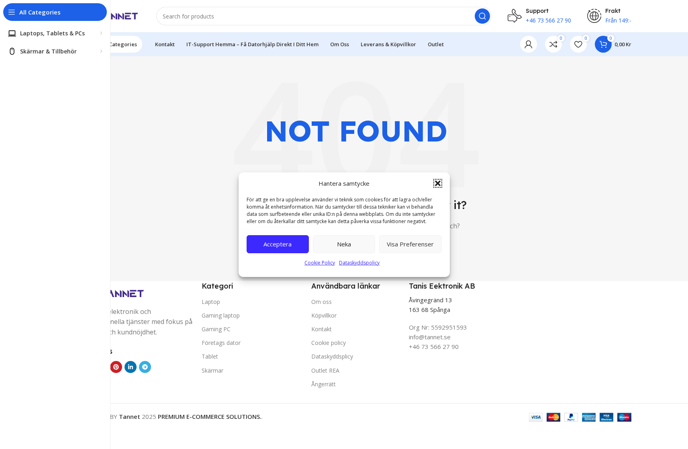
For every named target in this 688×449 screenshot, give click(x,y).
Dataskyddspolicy (359, 262)
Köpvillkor (324, 315)
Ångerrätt (323, 384)
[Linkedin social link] (131, 367)
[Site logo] (111, 15)
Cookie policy (328, 342)
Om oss (321, 301)
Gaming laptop (221, 315)
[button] (438, 183)
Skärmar (212, 370)
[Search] (482, 16)
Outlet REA (325, 370)
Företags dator (221, 342)
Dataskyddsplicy (332, 356)
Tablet (210, 356)
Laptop (211, 301)
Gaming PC (216, 329)
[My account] (528, 44)
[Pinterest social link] (116, 367)
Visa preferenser (410, 244)
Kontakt (321, 329)
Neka (344, 244)
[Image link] (113, 293)
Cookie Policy (319, 262)
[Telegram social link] (145, 367)
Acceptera (277, 244)
